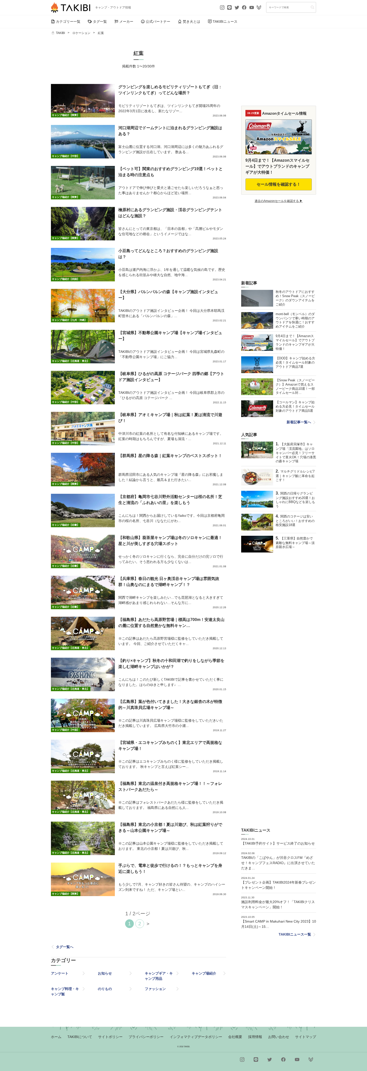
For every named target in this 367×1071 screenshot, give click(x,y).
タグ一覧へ (64, 947)
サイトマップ (305, 1037)
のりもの (105, 989)
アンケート (59, 973)
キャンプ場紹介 (204, 973)
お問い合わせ (278, 1037)
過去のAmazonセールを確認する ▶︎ (279, 201)
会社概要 (235, 1037)
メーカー (126, 21)
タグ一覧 (100, 21)
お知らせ (105, 973)
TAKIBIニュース (225, 21)
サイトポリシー (110, 1037)
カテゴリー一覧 (68, 21)
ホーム (56, 1037)
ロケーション (81, 33)
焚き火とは (191, 21)
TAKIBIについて (79, 1037)
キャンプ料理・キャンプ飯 (65, 991)
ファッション (155, 989)
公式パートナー (158, 21)
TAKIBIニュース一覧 (295, 934)
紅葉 (101, 33)
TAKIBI (60, 33)
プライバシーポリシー (146, 1037)
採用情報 (255, 1037)
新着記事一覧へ (299, 422)
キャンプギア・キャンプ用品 (159, 976)
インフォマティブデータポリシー (196, 1037)
